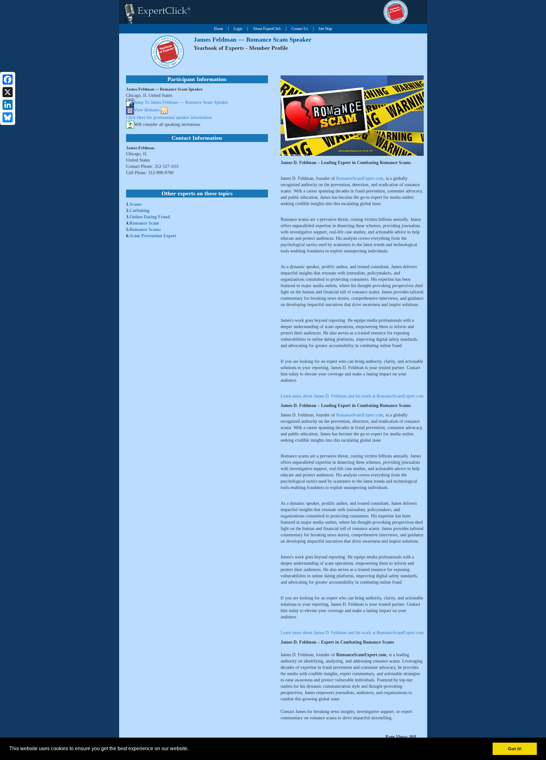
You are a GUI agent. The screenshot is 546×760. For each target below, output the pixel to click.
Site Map (325, 29)
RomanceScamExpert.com (359, 178)
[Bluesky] (7, 117)
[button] (191, 749)
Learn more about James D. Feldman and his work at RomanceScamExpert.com (352, 396)
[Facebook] (7, 79)
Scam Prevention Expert (153, 235)
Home (218, 29)
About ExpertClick (267, 29)
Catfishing (139, 210)
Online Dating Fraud (150, 217)
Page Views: (396, 736)
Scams (136, 204)
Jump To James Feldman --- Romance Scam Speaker (181, 102)
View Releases (146, 110)
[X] (7, 92)
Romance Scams (145, 229)
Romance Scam (144, 223)
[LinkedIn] (7, 104)
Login (238, 29)
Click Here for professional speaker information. (169, 117)
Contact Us (299, 29)
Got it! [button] (515, 748)
